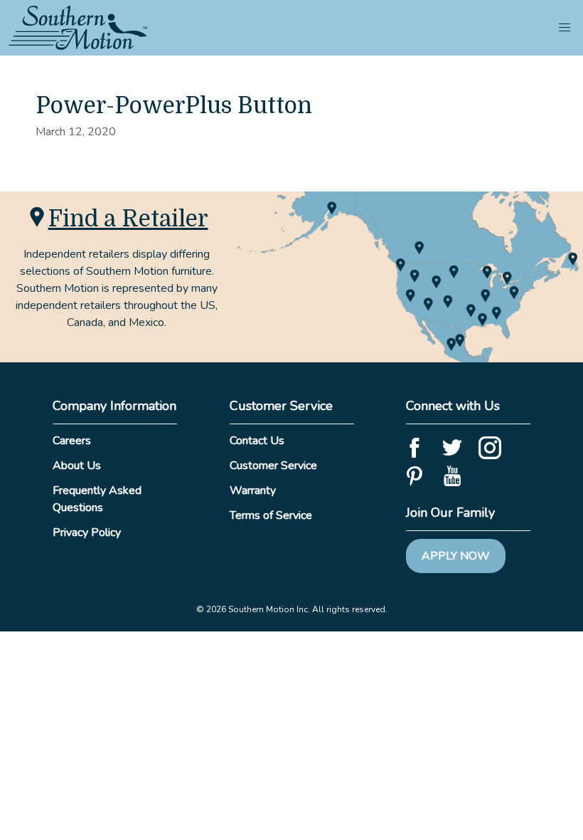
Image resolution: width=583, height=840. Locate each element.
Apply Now (456, 556)
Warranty (253, 490)
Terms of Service (271, 515)
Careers (72, 440)
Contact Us (257, 440)
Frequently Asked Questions (97, 499)
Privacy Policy (87, 532)
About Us (77, 465)
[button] (564, 27)
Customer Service (273, 465)
